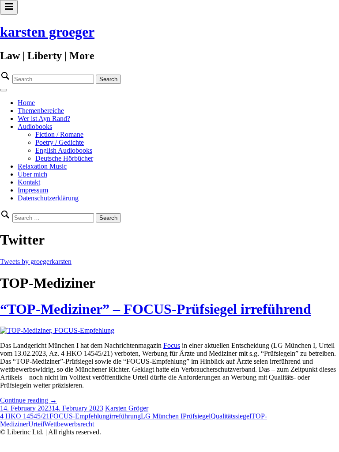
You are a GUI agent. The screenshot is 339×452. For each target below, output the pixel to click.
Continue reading (28, 400)
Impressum (33, 190)
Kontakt (29, 182)
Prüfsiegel (197, 416)
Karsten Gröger (126, 408)
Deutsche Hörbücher (64, 158)
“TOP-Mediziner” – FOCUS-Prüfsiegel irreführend (155, 309)
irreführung (125, 416)
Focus (171, 345)
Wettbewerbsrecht (69, 424)
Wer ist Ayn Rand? (44, 118)
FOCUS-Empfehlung (79, 416)
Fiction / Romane (59, 134)
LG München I (162, 416)
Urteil (36, 424)
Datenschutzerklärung (48, 198)
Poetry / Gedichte (59, 142)
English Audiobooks (63, 150)
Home (26, 102)
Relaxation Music (42, 166)
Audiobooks (35, 126)
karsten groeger (47, 32)
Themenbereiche (41, 110)
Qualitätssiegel (231, 416)
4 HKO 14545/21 (24, 416)
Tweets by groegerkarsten (36, 261)
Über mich (32, 174)
